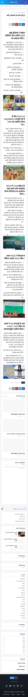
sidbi (24, 611)
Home (24, 6)
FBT (23, 691)
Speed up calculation (20, 521)
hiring (23, 601)
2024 (14, 642)
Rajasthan (22, 606)
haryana (23, 595)
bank (24, 583)
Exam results (22, 519)
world (23, 618)
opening (23, 604)
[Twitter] (20, 24)
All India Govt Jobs (21, 581)
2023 (14, 645)
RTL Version (6, 694)
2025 (14, 640)
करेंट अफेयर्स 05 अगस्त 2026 (18, 453)
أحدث (24, 507)
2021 (14, 649)
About (18, 694)
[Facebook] (23, 24)
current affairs (13, 12)
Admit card (22, 516)
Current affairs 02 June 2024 (11, 533)
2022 (14, 647)
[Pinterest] (16, 24)
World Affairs (8, 6)
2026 (14, 638)
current (23, 585)
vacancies (22, 615)
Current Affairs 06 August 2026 (16, 434)
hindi (11, 382)
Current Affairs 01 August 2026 (10, 539)
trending (23, 613)
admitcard (22, 579)
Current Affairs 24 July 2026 (11, 546)
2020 (14, 652)
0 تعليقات (21, 20)
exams (23, 590)
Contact (13, 694)
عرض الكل (5, 396)
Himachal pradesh (20, 597)
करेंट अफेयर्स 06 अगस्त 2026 (18, 414)
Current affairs (18, 6)
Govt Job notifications (20, 514)
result (23, 608)
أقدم (3, 507)
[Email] (13, 24)
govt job (23, 592)
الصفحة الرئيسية (21, 12)
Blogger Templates (15, 691)
